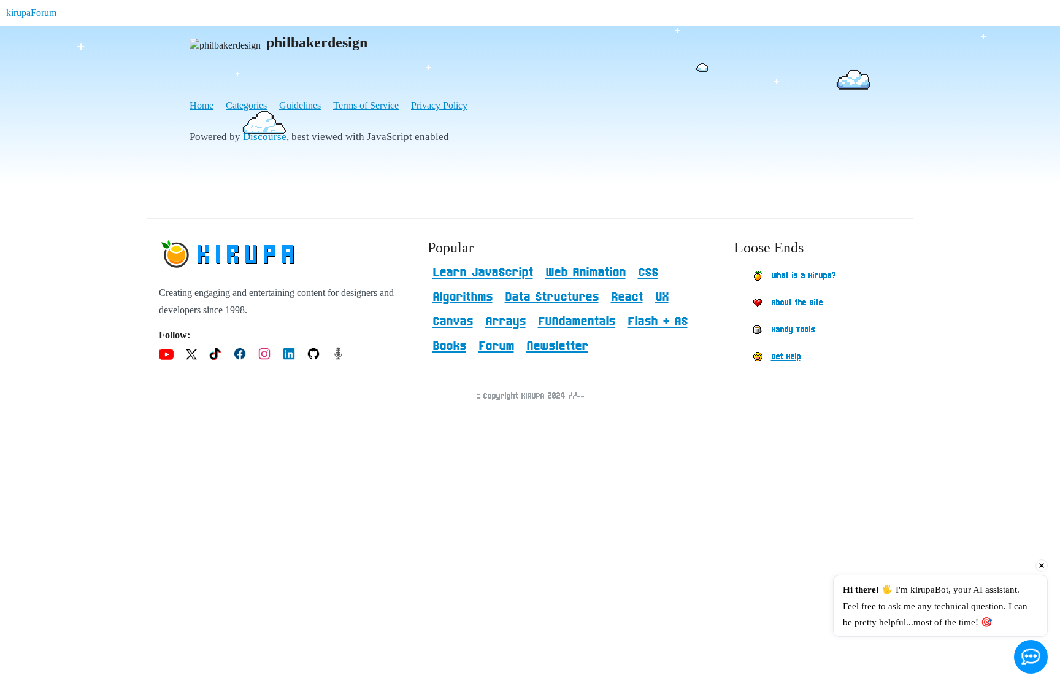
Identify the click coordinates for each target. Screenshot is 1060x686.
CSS (648, 272)
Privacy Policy (439, 105)
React (627, 297)
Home (201, 105)
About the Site (797, 303)
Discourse (264, 136)
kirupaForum (31, 12)
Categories (246, 105)
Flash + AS (658, 321)
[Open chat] (1031, 657)
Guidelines (300, 105)
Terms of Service (366, 105)
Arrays (505, 321)
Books (449, 346)
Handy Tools (793, 330)
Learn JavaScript (482, 272)
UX (662, 297)
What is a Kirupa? (803, 276)
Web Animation (585, 272)
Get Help (786, 357)
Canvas (452, 321)
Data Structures (552, 297)
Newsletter (557, 346)
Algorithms (462, 297)
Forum (496, 346)
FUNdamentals (576, 321)
